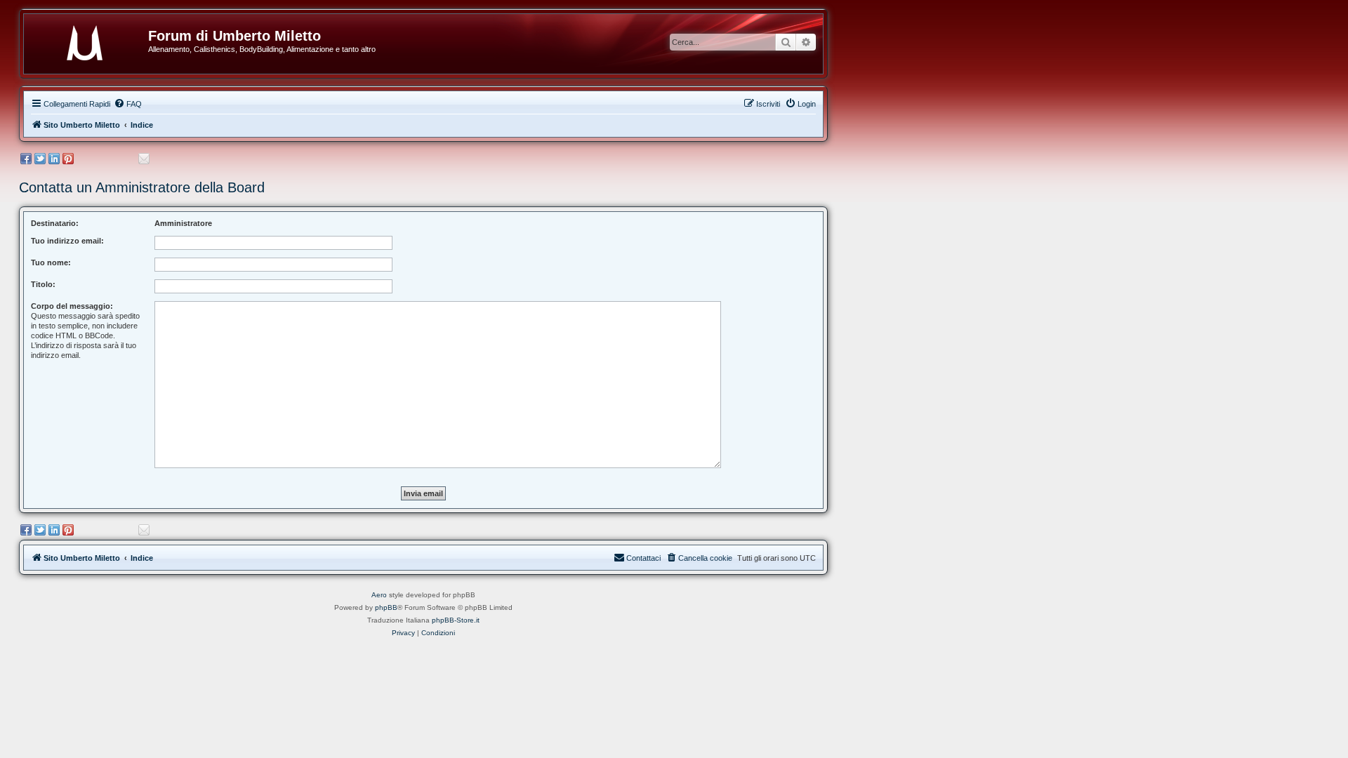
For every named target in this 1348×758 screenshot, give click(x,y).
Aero (379, 595)
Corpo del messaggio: (72, 306)
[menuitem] (128, 103)
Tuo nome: (51, 262)
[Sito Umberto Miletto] (91, 40)
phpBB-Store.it (456, 620)
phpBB (386, 607)
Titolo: (43, 284)
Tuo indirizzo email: (67, 241)
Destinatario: (55, 223)
